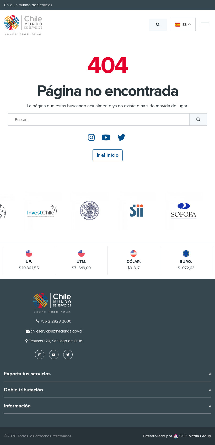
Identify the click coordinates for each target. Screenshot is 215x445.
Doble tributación (23, 390)
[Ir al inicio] (23, 25)
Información (17, 406)
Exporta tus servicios (27, 374)
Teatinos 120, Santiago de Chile (55, 341)
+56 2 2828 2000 (55, 321)
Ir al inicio (108, 155)
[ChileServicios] (52, 303)
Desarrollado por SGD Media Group (177, 436)
